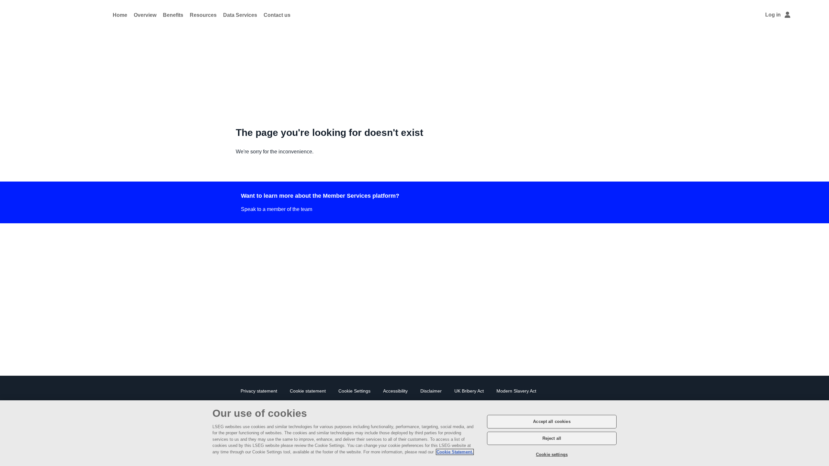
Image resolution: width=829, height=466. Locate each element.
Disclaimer (431, 391)
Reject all (551, 438)
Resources (203, 15)
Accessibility (395, 391)
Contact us (277, 15)
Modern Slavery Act (516, 391)
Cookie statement (308, 391)
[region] (414, 433)
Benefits (173, 15)
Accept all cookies (551, 421)
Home (120, 15)
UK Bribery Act (469, 391)
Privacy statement (259, 391)
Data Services (240, 15)
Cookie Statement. (455, 451)
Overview (145, 15)
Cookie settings (552, 454)
